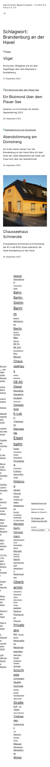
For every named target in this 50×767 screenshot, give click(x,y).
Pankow (17, 611)
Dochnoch (17, 401)
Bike (15, 337)
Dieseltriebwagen (18, 396)
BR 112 (16, 344)
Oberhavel (17, 594)
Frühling (17, 471)
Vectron (17, 734)
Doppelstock (18, 407)
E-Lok (17, 413)
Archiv (34, 527)
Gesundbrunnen (18, 476)
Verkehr (16, 738)
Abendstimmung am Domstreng (20, 139)
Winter (17, 757)
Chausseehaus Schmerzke (15, 234)
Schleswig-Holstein (17, 662)
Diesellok (18, 390)
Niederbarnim (18, 569)
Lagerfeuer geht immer (3, 431)
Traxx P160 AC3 (18, 713)
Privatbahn (18, 627)
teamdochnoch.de (38, 503)
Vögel (8, 58)
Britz (15, 353)
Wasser (17, 743)
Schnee (17, 666)
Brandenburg (18, 351)
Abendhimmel (18, 281)
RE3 (15, 634)
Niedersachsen (18, 575)
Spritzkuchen (18, 695)
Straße (18, 702)
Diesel (17, 386)
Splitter (16, 693)
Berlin (17, 328)
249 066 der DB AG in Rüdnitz (3, 661)
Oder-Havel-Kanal (17, 601)
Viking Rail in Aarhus (3, 390)
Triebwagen (18, 718)
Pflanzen (17, 621)
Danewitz (16, 378)
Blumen (16, 341)
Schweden (18, 678)
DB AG (18, 382)
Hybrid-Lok (18, 499)
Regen (15, 638)
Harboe (3, 408)
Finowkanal (18, 463)
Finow (15, 455)
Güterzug (18, 484)
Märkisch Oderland (16, 555)
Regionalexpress (18, 649)
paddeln (17, 608)
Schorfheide (18, 672)
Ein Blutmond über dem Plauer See (22, 99)
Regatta (21, 634)
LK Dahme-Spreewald (17, 516)
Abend (17, 276)
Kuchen (16, 512)
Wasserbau (18, 747)
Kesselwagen (18, 507)
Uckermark (18, 726)
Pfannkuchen (18, 616)
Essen (16, 448)
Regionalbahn (18, 642)
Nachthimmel (18, 563)
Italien (16, 502)
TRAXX (16, 710)
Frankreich (17, 468)
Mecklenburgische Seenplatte (18, 542)
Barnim (17, 311)
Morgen (17, 551)
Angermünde (17, 286)
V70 (14, 731)
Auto (15, 288)
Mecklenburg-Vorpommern (18, 530)
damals (15, 375)
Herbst (16, 490)
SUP (15, 706)
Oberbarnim (18, 584)
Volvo (15, 740)
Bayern (16, 318)
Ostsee (15, 605)
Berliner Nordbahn (16, 333)
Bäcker (17, 357)
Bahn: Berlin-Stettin (18, 297)
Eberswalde (18, 431)
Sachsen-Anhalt (17, 656)
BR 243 (17, 347)
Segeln (17, 682)
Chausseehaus (18, 366)
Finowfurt (17, 458)
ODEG (15, 597)
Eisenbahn (18, 441)
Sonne (16, 690)
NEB (15, 566)
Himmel (17, 493)
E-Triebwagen (18, 421)
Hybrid (16, 497)
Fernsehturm (17, 452)
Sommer (18, 686)
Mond (15, 548)
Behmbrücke (18, 323)
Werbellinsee (18, 752)
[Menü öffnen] (4, 13)
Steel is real (17, 698)
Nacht (16, 559)
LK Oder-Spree (18, 520)
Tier (20, 707)
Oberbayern (17, 591)
